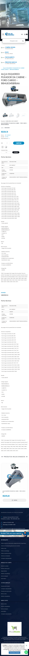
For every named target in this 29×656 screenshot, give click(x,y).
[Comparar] (6, 147)
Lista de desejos (4, 576)
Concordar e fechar (14, 652)
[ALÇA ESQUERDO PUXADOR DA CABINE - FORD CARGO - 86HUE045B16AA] (5, 115)
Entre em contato (4, 566)
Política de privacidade (6, 553)
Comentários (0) (4, 295)
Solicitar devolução (5, 568)
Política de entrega (5, 550)
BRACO (10, 121)
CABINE (7, 121)
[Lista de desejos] (2, 147)
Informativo (3, 578)
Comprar (18, 143)
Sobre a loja (3, 548)
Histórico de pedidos (5, 573)
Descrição (3, 292)
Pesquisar (7, 66)
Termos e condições (5, 555)
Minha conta (4, 593)
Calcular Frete (4, 150)
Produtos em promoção (6, 591)
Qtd (2, 143)
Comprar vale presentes (6, 558)
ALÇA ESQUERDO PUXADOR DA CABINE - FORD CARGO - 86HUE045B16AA (13, 68)
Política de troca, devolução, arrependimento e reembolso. (13, 543)
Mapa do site (4, 571)
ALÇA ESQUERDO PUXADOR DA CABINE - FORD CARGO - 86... (14, 492)
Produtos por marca (5, 586)
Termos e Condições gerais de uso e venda (10, 545)
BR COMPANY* (15, 121)
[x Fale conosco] (26, 652)
